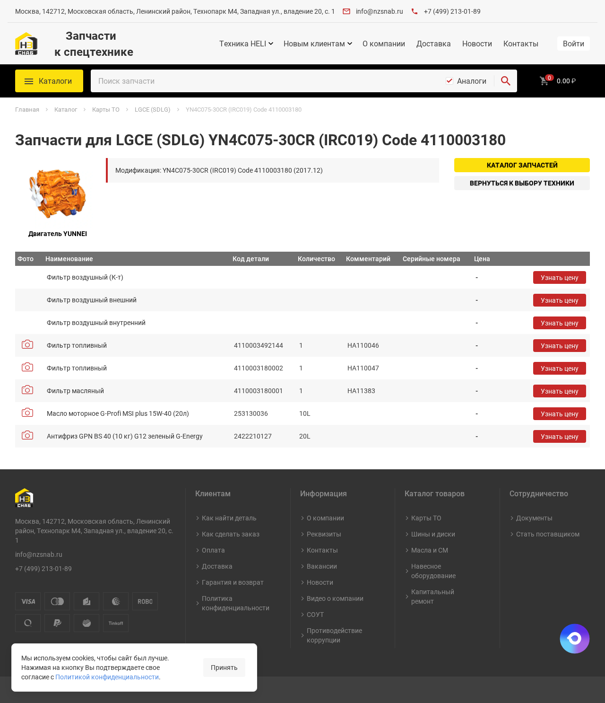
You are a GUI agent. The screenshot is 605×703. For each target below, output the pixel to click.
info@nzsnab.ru (379, 11)
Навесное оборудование (433, 571)
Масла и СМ (429, 549)
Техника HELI (242, 43)
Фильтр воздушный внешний (92, 299)
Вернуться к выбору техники (522, 182)
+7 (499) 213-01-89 (452, 11)
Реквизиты (324, 533)
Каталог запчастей (522, 164)
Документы (534, 517)
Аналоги (471, 81)
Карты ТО (426, 517)
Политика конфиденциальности (235, 603)
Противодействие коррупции (334, 635)
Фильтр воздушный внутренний (96, 322)
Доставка (433, 43)
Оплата (213, 549)
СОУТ (315, 614)
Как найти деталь (229, 517)
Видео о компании (335, 598)
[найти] (505, 80)
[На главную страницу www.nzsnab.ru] (26, 43)
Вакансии (322, 566)
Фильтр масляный (75, 390)
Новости (477, 43)
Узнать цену (560, 277)
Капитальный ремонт (432, 596)
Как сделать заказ (230, 533)
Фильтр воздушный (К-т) (85, 276)
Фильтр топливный (77, 345)
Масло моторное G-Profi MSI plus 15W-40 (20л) (118, 413)
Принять (224, 667)
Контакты (520, 43)
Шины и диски (433, 533)
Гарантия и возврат (233, 582)
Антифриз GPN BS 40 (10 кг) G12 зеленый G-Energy (125, 435)
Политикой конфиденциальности (107, 676)
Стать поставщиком (547, 533)
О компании (384, 43)
